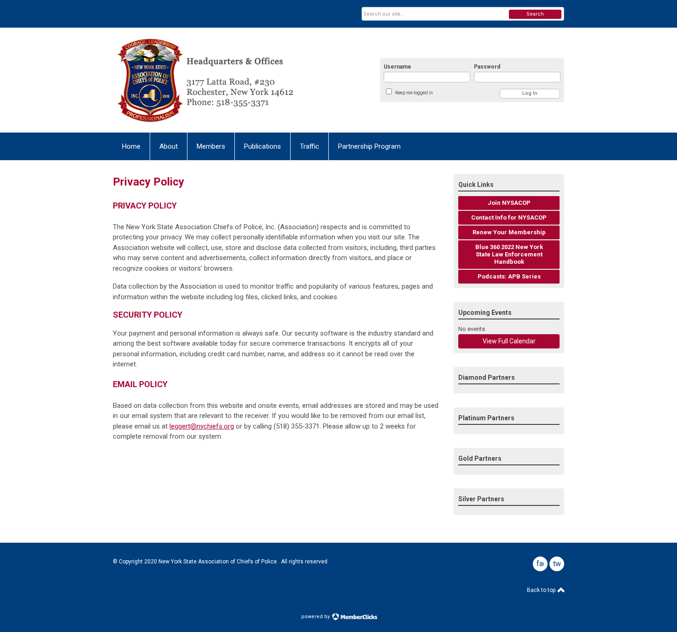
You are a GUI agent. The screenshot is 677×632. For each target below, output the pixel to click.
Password (487, 67)
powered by (316, 617)
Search (535, 14)
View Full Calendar (509, 341)
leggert (201, 426)
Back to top (542, 590)
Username (397, 67)
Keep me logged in (414, 92)
